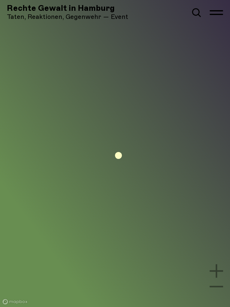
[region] (115, 153)
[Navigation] (216, 12)
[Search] (196, 12)
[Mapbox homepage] (15, 301)
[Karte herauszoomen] (216, 286)
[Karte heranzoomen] (216, 271)
